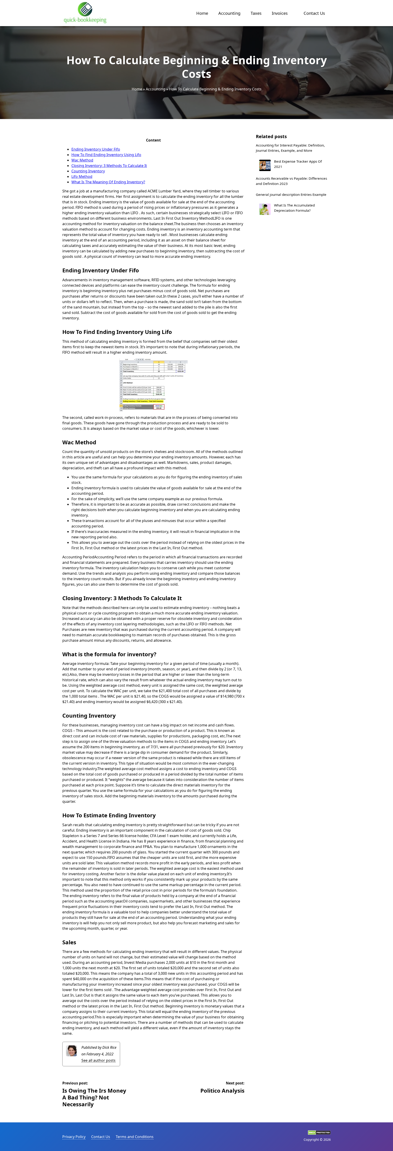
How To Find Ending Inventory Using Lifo (106, 154)
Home (202, 13)
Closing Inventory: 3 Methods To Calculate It (109, 165)
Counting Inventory (88, 171)
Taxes (256, 13)
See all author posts (98, 1060)
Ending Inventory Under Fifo (95, 149)
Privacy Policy (74, 1136)
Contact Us (314, 13)
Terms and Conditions (135, 1136)
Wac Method (82, 160)
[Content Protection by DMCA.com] (319, 1133)
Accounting (229, 13)
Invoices (280, 13)
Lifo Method (81, 176)
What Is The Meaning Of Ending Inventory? (108, 181)
